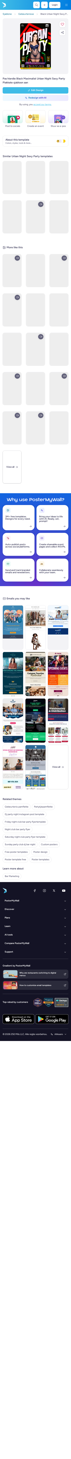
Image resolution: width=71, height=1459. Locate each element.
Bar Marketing (12, 876)
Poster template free (15, 859)
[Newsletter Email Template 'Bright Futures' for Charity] (13, 720)
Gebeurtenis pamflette (16, 806)
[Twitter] (54, 890)
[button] (62, 24)
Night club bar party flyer (17, 829)
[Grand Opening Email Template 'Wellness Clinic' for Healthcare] (58, 627)
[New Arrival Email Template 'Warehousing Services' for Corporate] (58, 720)
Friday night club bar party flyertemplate (25, 821)
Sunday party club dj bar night (20, 844)
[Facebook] (34, 890)
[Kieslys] (66, 5)
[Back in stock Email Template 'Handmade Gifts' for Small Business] (35, 674)
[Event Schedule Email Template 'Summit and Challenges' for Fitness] (58, 674)
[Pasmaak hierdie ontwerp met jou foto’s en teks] (35, 46)
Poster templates (40, 859)
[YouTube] (63, 890)
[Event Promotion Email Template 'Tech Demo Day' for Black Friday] (35, 720)
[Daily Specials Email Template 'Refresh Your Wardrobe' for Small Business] (35, 627)
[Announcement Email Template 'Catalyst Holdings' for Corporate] (13, 674)
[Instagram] (44, 890)
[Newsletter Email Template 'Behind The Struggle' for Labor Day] (35, 767)
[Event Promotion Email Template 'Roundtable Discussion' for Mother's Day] (13, 767)
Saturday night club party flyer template (25, 837)
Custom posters (49, 844)
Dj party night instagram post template (24, 814)
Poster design (40, 852)
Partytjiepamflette (43, 806)
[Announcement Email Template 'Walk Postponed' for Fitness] (13, 627)
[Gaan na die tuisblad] (3, 5)
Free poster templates (16, 852)
